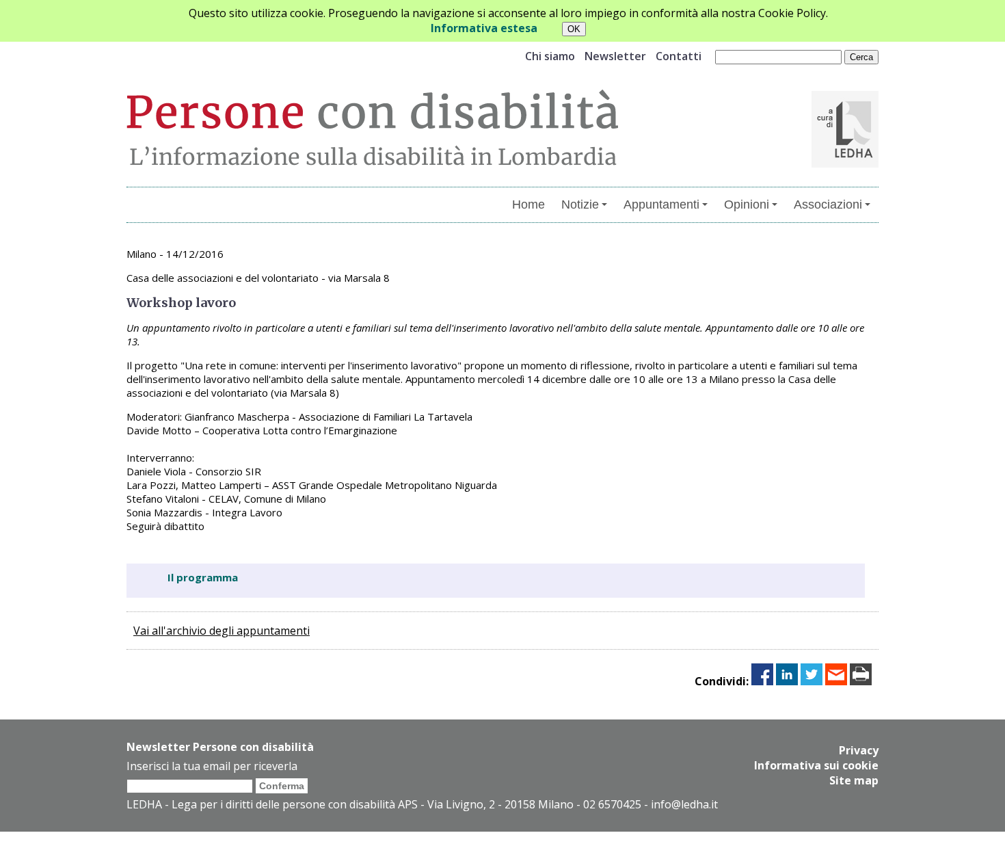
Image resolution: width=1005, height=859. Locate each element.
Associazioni (828, 204)
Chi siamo (550, 56)
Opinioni (746, 204)
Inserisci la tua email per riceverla (211, 766)
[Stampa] (861, 681)
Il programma (203, 577)
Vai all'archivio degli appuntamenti (221, 630)
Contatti (678, 56)
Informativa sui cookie (816, 765)
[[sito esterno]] (845, 163)
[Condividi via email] (836, 681)
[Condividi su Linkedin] (787, 681)
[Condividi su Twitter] (811, 681)
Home (528, 204)
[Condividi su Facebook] (762, 681)
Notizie (580, 204)
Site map (854, 780)
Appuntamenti (661, 204)
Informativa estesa (484, 28)
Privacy (859, 750)
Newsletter (615, 56)
